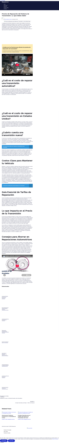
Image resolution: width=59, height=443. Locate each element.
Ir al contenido (2, 0)
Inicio (5, 4)
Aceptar (11, 440)
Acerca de (5, 5)
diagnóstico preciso (11, 419)
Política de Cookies (7, 432)
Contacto (5, 8)
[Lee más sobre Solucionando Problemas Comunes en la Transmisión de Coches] (9, 413)
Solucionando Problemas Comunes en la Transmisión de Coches (9, 416)
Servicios (5, 6)
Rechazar (4, 440)
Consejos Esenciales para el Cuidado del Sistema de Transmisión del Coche (24, 416)
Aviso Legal (6, 431)
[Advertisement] (17, 37)
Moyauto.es (5, 2)
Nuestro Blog (6, 7)
